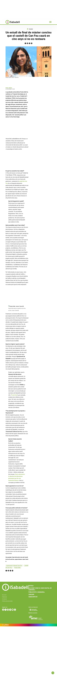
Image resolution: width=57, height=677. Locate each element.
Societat (31, 29)
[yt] (13, 610)
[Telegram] (10, 610)
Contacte (4, 599)
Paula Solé (17, 567)
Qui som (4, 595)
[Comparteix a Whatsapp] (29, 43)
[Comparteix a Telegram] (31, 43)
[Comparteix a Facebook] (27, 43)
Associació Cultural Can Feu (14, 565)
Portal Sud (14, 395)
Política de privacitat (7, 601)
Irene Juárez (9, 87)
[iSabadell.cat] (10, 24)
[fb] (3, 610)
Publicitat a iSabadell (37, 592)
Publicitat (4, 597)
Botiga (31, 586)
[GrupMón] (28, 625)
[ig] (8, 610)
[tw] (5, 610)
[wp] (15, 610)
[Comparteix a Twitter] (25, 43)
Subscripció (33, 597)
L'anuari (31, 594)
